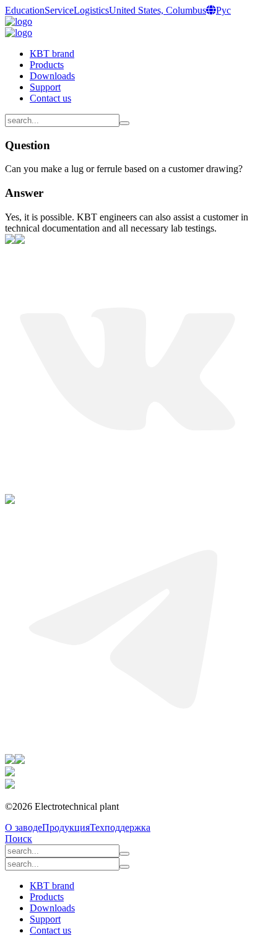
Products (47, 64)
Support (45, 87)
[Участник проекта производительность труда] (10, 773)
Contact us (50, 98)
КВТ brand (52, 53)
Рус (223, 10)
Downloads (52, 76)
